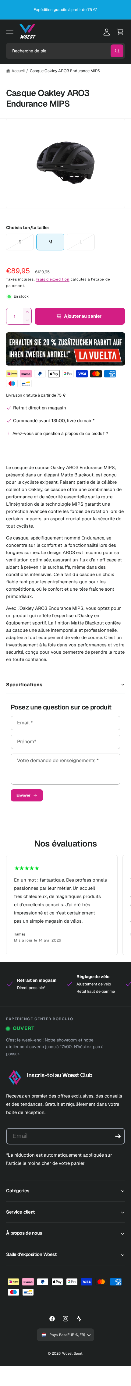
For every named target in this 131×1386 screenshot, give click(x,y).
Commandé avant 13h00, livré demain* (53, 420)
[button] (9, 31)
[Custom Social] (79, 1318)
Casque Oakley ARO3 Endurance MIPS (65, 70)
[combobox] (65, 51)
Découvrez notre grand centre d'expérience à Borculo (65, 9)
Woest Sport (72, 1353)
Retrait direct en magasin (39, 408)
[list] (65, 905)
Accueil (18, 70)
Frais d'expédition (52, 279)
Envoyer (23, 795)
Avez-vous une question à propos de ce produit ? (60, 433)
